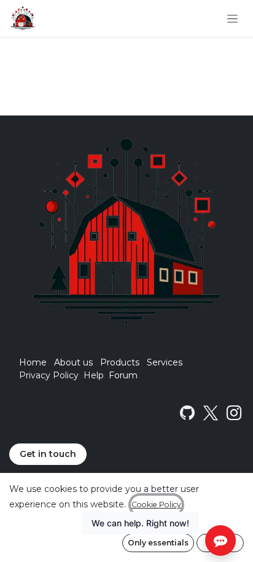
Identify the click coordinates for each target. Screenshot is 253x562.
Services (164, 362)
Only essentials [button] (158, 542)
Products (119, 362)
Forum (123, 375)
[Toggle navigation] (232, 18)
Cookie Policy (156, 504)
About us (73, 362)
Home (33, 362)
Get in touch (48, 453)
